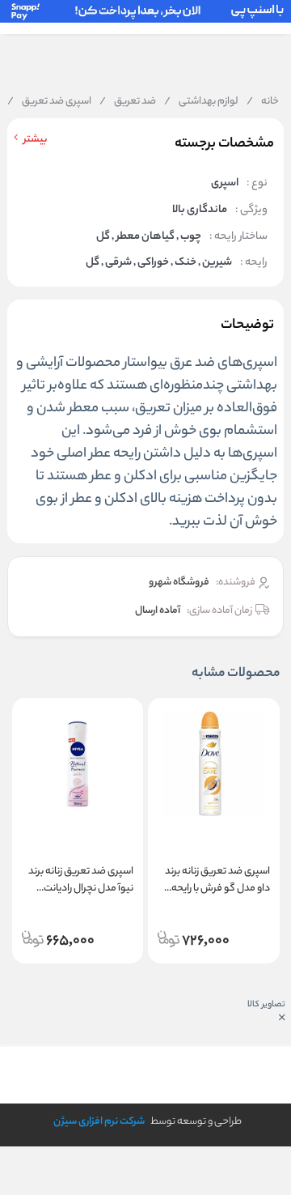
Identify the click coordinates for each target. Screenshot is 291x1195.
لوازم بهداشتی (201, 102)
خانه (263, 102)
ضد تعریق (127, 102)
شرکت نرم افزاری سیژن (99, 1121)
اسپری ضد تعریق (49, 102)
